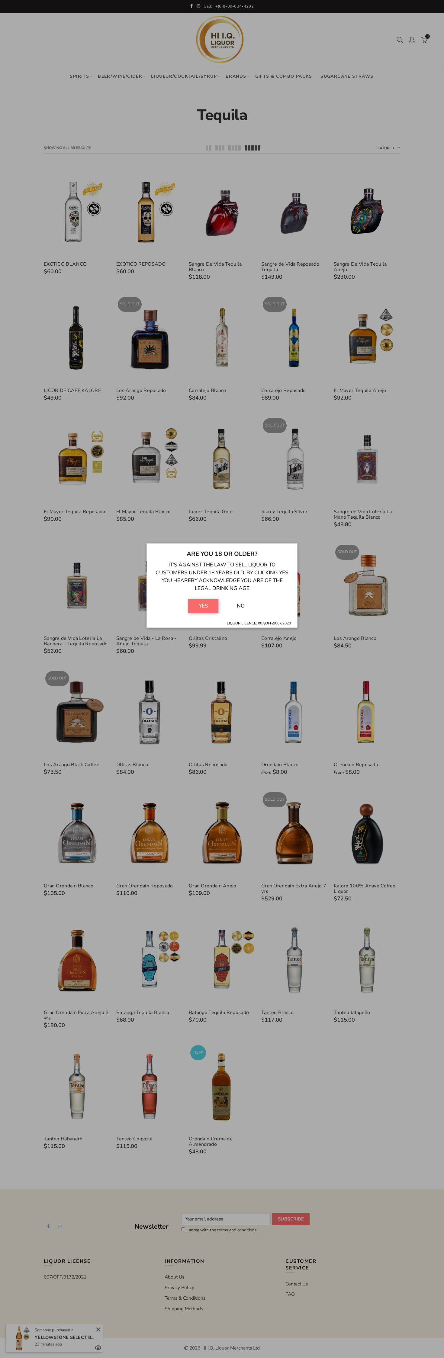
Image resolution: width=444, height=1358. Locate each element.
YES (203, 605)
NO (241, 605)
